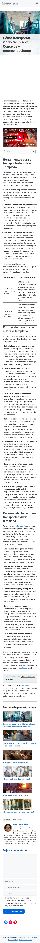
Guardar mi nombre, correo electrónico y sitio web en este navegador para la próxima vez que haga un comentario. (20, 902)
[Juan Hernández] (8, 831)
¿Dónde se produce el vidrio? (16, 795)
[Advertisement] (20, 76)
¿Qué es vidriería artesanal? (15, 762)
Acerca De (7, 819)
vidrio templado (19, 526)
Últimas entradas (17, 819)
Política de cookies (25, 940)
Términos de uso (24, 938)
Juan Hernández (20, 824)
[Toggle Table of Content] (33, 151)
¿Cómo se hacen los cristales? (16, 779)
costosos (23, 668)
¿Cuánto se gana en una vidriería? (18, 812)
